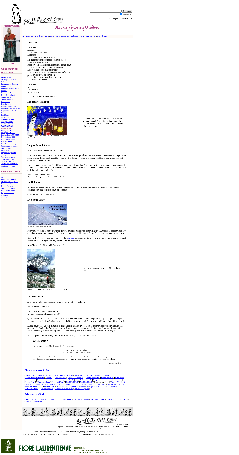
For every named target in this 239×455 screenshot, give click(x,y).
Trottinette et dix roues (9, 164)
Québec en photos (8, 188)
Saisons (28, 401)
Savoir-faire (37, 401)
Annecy (71, 238)
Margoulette (5, 117)
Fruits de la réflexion (9, 95)
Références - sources (8, 179)
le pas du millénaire (69, 36)
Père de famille (6, 142)
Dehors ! (4, 91)
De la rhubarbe (6, 93)
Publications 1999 (8, 137)
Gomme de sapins (7, 97)
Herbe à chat (5, 102)
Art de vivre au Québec (9, 182)
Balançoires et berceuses (10, 82)
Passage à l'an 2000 (8, 130)
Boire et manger (31, 399)
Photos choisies (7, 186)
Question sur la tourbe (9, 146)
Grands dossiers (7, 99)
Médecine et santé (98, 399)
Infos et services (7, 184)
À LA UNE (5, 197)
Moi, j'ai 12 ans (7, 122)
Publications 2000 (8, 139)
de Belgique (27, 36)
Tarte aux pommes (8, 157)
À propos (4, 195)
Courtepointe (67, 399)
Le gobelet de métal (8, 111)
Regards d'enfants (7, 193)
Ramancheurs (6, 150)
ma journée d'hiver (88, 36)
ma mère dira (103, 36)
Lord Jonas (5, 115)
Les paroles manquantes (10, 113)
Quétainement (6, 148)
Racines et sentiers (8, 190)
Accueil (4, 177)
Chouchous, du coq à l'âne (36, 370)
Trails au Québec (7, 161)
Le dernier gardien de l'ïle (10, 108)
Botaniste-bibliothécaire (10, 88)
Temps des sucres (7, 159)
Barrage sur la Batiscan (9, 84)
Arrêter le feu (6, 77)
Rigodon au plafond (8, 153)
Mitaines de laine (7, 119)
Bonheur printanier (8, 86)
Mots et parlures (113, 399)
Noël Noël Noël (7, 124)
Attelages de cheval (8, 80)
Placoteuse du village (9, 144)
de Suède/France (41, 36)
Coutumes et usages (81, 399)
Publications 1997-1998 (10, 135)
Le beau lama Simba (8, 106)
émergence (55, 36)
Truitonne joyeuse (8, 166)
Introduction (6, 104)
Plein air (124, 399)
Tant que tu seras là (8, 155)
